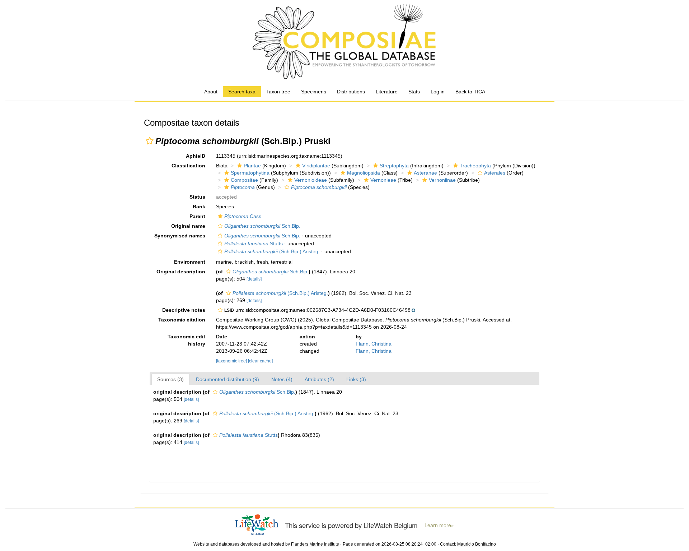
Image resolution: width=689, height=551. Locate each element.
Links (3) (356, 379)
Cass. (243, 216)
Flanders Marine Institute (315, 544)
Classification (188, 165)
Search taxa (242, 91)
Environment (189, 262)
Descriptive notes (183, 310)
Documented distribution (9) (227, 379)
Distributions (351, 91)
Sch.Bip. (262, 226)
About (210, 91)
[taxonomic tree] (232, 361)
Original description (180, 271)
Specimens (313, 91)
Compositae (244, 180)
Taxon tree (278, 91)
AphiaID (195, 156)
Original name (188, 226)
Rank (199, 206)
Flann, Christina (374, 344)
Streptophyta (394, 165)
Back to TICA (470, 91)
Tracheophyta (475, 165)
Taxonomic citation (181, 320)
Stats (414, 91)
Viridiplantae (316, 165)
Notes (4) (281, 379)
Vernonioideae (310, 180)
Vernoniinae (442, 180)
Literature (387, 91)
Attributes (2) (319, 379)
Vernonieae (383, 180)
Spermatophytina (250, 173)
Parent (197, 216)
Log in (438, 91)
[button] (149, 140)
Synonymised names (179, 236)
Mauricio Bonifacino (476, 544)
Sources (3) (170, 379)
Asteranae (425, 173)
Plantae (252, 165)
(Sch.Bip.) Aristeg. (272, 251)
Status (197, 197)
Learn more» (439, 525)
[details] (254, 279)
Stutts (253, 243)
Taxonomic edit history (186, 340)
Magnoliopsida (363, 173)
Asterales (494, 173)
